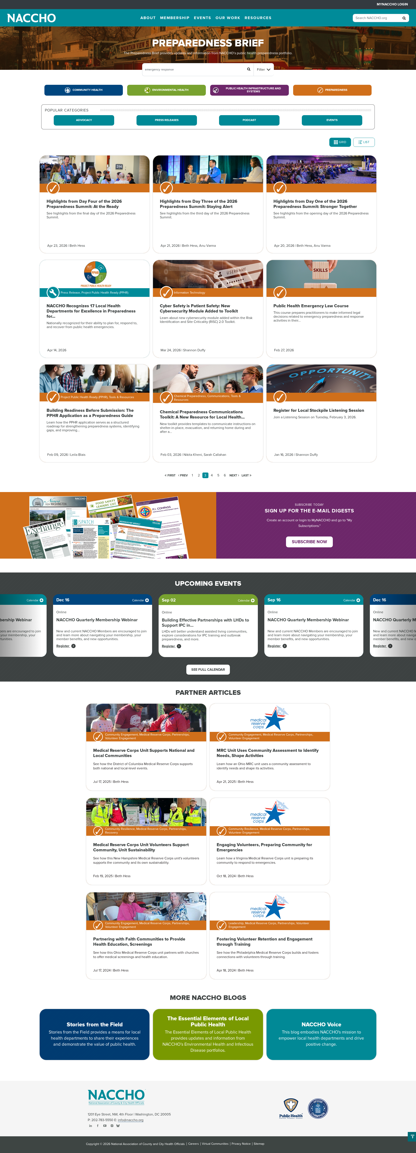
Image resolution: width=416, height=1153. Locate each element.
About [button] (148, 17)
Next (233, 475)
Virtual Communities (215, 1143)
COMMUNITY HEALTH (87, 90)
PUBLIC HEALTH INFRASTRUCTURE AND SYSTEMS (253, 90)
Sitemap (259, 1143)
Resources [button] (258, 17)
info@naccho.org (130, 1120)
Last (246, 475)
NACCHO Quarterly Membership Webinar (97, 620)
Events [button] (202, 17)
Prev (183, 475)
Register (63, 646)
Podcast (249, 120)
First (171, 475)
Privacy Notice (241, 1143)
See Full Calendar (208, 669)
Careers (193, 1143)
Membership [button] (175, 17)
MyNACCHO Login (392, 4)
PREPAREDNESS (336, 90)
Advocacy (84, 120)
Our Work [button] (228, 17)
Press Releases (167, 120)
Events (332, 120)
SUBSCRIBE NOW (309, 542)
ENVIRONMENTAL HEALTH (170, 90)
